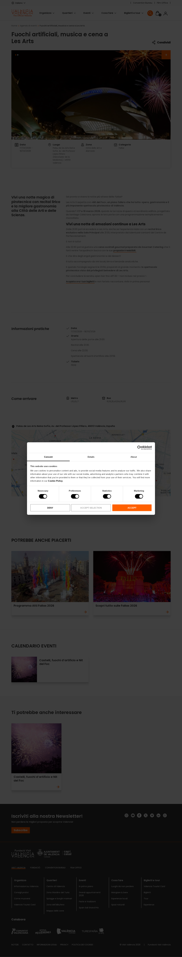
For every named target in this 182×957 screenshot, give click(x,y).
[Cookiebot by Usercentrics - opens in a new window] (139, 447)
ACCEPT (132, 508)
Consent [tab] (48, 457)
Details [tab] (91, 457)
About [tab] (134, 457)
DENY (50, 508)
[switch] (75, 496)
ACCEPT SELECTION (91, 508)
